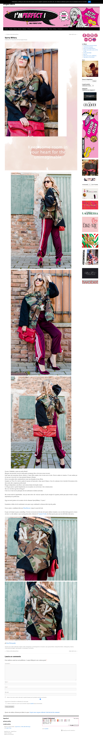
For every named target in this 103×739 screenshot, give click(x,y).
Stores (15, 29)
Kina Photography (11, 643)
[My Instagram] (92, 37)
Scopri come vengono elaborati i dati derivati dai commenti (44, 712)
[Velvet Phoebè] (90, 247)
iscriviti (31, 703)
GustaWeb (46, 728)
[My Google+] (96, 37)
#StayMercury (26, 508)
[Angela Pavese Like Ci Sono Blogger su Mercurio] (90, 198)
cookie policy (7, 724)
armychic (43, 646)
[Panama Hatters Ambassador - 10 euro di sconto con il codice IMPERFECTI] (90, 186)
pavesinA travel (35, 29)
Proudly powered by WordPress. (69, 730)
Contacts (60, 29)
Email (6, 687)
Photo (29, 29)
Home (6, 29)
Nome (6, 682)
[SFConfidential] (90, 264)
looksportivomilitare (59, 646)
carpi (46, 646)
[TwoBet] (90, 283)
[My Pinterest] (88, 37)
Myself (21, 646)
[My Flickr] (94, 41)
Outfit (24, 646)
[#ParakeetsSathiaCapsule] (90, 209)
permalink (31, 648)
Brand (19, 29)
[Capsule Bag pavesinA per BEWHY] (90, 175)
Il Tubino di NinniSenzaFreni (11, 34)
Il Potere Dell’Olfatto (87, 52)
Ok (89, 1)
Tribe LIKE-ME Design (25, 726)
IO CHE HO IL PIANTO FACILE (90, 45)
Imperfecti (9, 4)
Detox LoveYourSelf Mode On (89, 48)
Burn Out (85, 54)
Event (10, 29)
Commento (7, 663)
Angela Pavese (24, 39)
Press (54, 29)
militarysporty (66, 646)
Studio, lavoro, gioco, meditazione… (90, 55)
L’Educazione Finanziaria (88, 47)
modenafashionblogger (10, 648)
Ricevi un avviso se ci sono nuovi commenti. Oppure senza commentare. (24, 703)
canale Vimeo (8, 728)
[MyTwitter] (90, 41)
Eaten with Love (73, 34)
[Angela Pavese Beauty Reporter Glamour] (90, 181)
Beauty (24, 29)
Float (50, 29)
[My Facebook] (84, 37)
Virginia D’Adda (42, 514)
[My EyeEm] (86, 41)
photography (28, 646)
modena (72, 646)
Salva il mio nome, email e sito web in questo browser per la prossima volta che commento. (27, 697)
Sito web (7, 692)
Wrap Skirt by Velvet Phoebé (88, 57)
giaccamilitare (51, 646)
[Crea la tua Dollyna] (90, 231)
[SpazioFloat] (90, 278)
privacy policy (7, 721)
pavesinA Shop (44, 29)
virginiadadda (18, 648)
